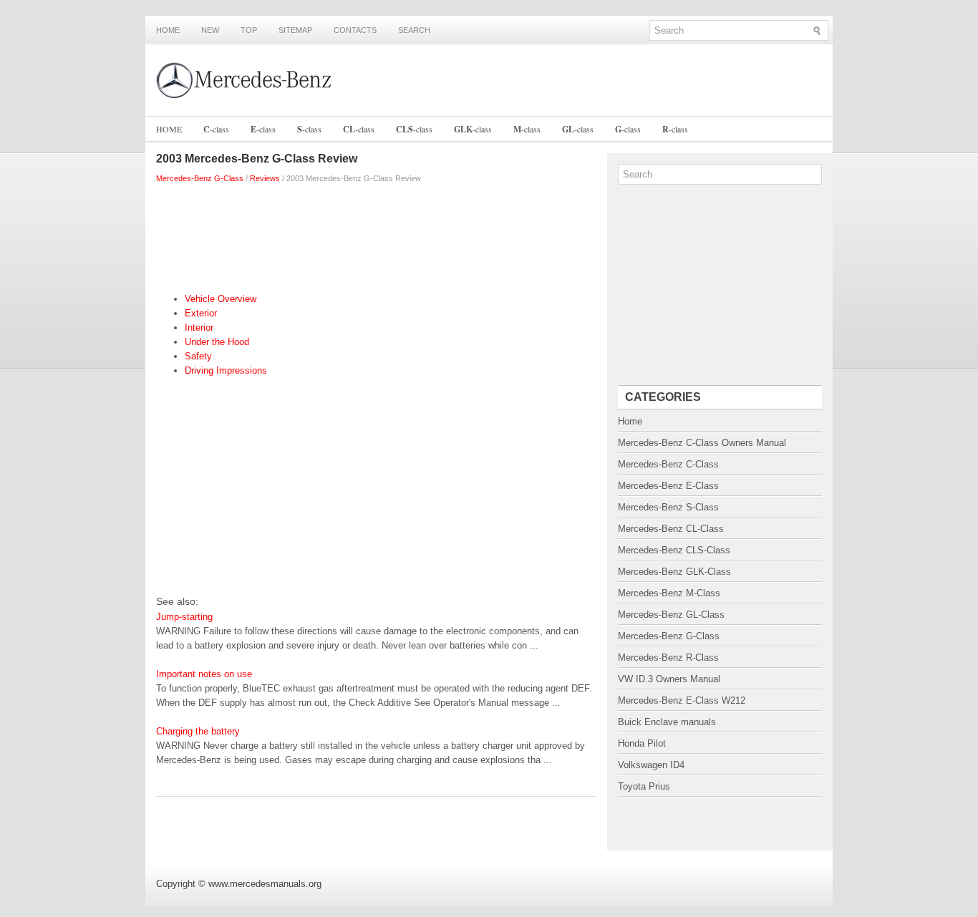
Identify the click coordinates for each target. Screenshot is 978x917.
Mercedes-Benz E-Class (668, 485)
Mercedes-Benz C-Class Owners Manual (702, 442)
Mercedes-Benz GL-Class (671, 614)
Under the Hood (217, 341)
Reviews (265, 178)
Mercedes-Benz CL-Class (671, 528)
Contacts (355, 30)
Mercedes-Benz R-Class (668, 657)
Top (249, 30)
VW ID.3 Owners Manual (669, 679)
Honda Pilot (642, 743)
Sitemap (295, 30)
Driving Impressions (226, 370)
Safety (198, 356)
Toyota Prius (644, 786)
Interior (199, 327)
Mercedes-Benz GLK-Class (674, 571)
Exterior (201, 313)
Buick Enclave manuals (667, 722)
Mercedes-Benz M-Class (669, 593)
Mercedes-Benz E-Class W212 (681, 700)
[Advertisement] (376, 235)
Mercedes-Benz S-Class (668, 507)
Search (414, 30)
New (210, 30)
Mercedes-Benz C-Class (668, 464)
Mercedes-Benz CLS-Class (674, 550)
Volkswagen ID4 (651, 765)
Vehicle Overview (220, 298)
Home (168, 30)
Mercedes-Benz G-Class (199, 178)
